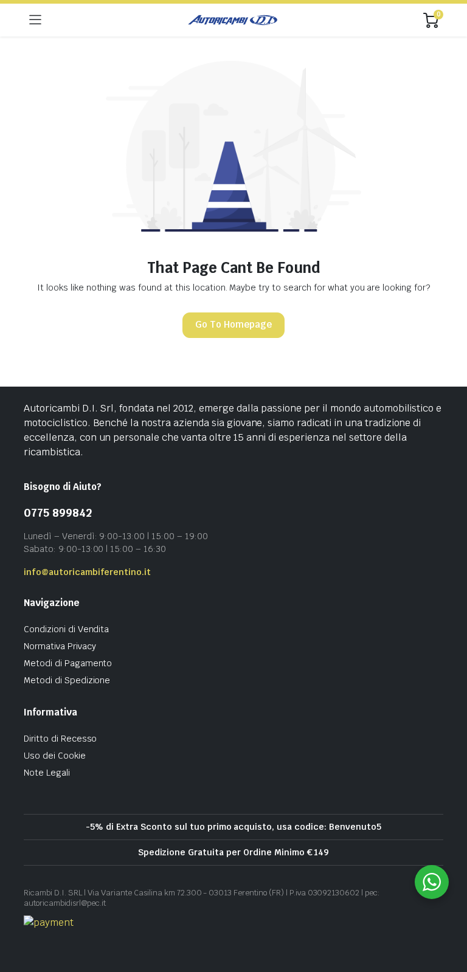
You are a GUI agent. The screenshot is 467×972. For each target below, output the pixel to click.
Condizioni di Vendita (66, 629)
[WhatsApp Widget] (432, 882)
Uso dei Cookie (55, 755)
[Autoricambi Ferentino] (232, 20)
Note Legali (47, 772)
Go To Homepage (233, 324)
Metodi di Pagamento (68, 663)
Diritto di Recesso (60, 738)
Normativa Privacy (60, 646)
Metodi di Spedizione (67, 680)
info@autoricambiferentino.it (87, 572)
